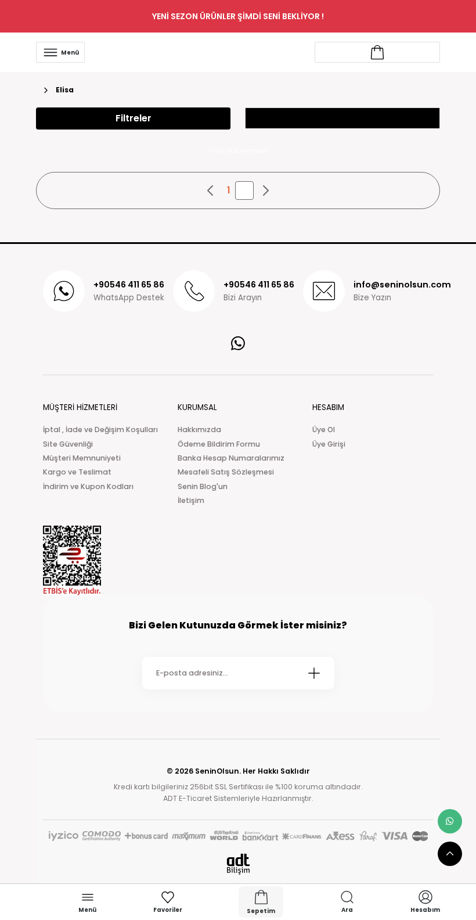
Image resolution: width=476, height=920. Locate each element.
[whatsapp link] (450, 821)
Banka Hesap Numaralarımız (231, 458)
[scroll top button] (450, 854)
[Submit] (314, 673)
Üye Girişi (328, 444)
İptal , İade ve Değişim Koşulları (100, 429)
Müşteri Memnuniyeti (82, 458)
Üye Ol (323, 429)
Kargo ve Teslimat (77, 472)
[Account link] (377, 52)
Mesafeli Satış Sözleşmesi (226, 472)
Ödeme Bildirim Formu (219, 444)
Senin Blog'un (203, 486)
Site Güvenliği (68, 444)
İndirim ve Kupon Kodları (88, 486)
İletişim (191, 500)
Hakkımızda (199, 429)
